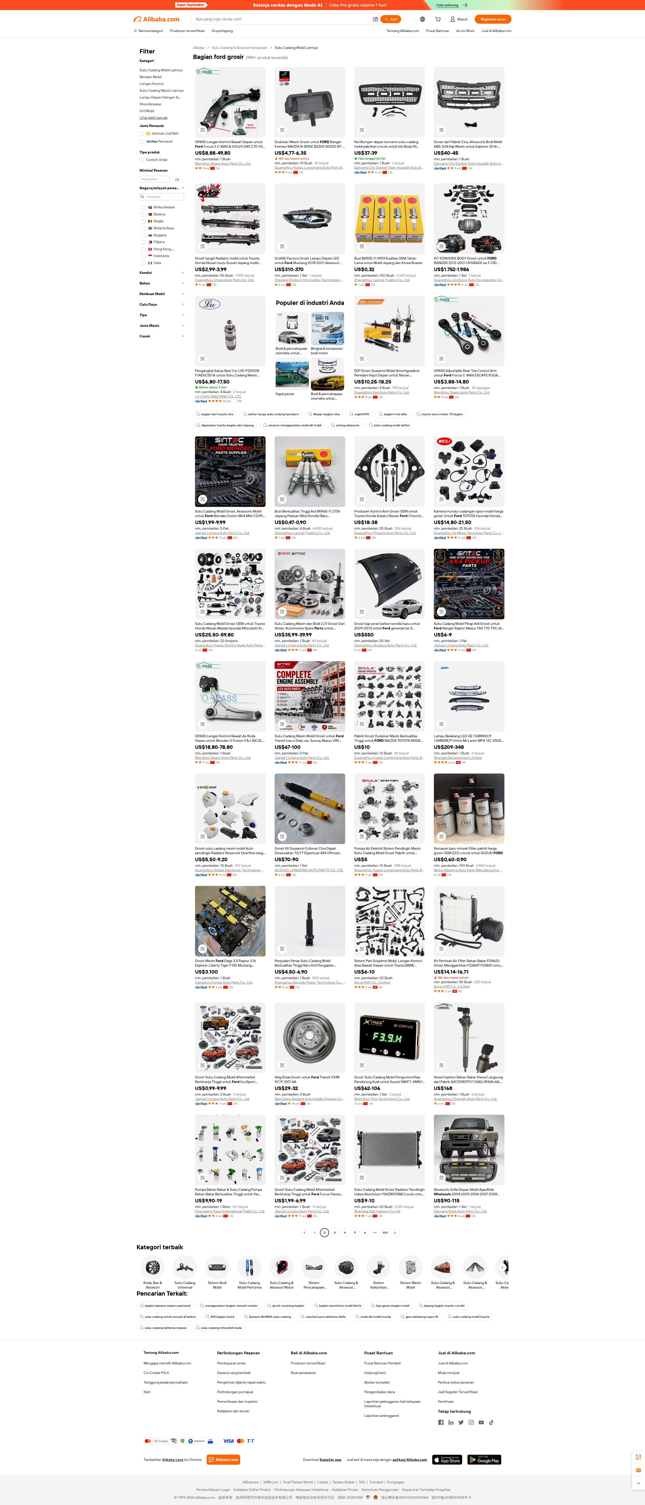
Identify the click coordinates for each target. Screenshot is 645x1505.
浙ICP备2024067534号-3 (451, 1497)
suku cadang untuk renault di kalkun (170, 1317)
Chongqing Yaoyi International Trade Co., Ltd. (230, 1211)
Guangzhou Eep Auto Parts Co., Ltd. (381, 392)
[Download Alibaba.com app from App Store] (447, 1460)
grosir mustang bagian (288, 1305)
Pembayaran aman (231, 1363)
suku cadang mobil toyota (471, 1317)
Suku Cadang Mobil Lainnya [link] (296, 48)
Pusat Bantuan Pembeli (382, 1363)
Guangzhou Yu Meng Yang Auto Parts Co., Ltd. (469, 533)
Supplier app (330, 1460)
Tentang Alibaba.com (161, 1353)
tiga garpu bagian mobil (392, 1305)
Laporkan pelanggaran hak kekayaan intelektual (392, 1403)
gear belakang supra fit (422, 1317)
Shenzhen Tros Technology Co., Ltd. (382, 1099)
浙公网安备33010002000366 (404, 1497)
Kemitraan (446, 1401)
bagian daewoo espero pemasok (167, 1305)
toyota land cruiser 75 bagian (442, 414)
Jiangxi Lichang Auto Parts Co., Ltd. (222, 533)
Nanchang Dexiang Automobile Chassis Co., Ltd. (310, 1099)
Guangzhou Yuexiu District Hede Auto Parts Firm (230, 645)
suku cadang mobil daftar (392, 425)
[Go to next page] (395, 1232)
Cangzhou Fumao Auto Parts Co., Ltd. (224, 982)
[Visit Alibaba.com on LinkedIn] (451, 1422)
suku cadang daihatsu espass (165, 1328)
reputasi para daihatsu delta (326, 1317)
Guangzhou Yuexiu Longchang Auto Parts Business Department (310, 168)
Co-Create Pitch (156, 1373)
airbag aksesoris (347, 425)
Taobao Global (343, 1482)
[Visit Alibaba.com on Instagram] (471, 1422)
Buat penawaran (303, 1373)
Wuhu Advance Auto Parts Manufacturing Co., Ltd (469, 870)
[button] (375, 19)
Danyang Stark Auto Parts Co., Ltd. (460, 1211)
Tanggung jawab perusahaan (166, 1382)
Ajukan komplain (377, 1382)
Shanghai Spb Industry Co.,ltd (377, 1211)
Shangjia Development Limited (458, 758)
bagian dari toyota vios (217, 414)
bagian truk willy (395, 414)
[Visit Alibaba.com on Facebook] (441, 1422)
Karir (147, 1392)
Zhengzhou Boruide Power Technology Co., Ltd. (310, 982)
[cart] (439, 20)
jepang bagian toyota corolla (444, 1305)
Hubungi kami (375, 1373)
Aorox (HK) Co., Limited (372, 982)
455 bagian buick (222, 1317)
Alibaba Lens (172, 1460)
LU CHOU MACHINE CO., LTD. (218, 396)
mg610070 (361, 414)
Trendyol (376, 1482)
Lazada (322, 1482)
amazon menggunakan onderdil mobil (294, 425)
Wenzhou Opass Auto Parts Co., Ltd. (223, 164)
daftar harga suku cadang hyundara (273, 414)
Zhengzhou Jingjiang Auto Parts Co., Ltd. (385, 645)
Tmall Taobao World (298, 1482)
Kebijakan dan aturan (233, 1411)
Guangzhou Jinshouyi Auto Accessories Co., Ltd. (469, 280)
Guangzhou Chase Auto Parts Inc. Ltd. (224, 280)
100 (385, 1232)
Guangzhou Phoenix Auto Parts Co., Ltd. (385, 533)
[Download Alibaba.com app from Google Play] (484, 1460)
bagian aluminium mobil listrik (340, 1305)
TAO (362, 1482)
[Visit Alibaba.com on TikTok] (491, 1422)
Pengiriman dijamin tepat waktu (241, 1382)
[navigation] (162, 640)
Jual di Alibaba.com (453, 1363)
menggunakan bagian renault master (231, 1305)
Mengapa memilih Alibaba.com (167, 1363)
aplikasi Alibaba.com (410, 1460)
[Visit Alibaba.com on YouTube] (481, 1422)
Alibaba (198, 48)
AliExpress (251, 1482)
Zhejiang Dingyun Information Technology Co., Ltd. (310, 280)
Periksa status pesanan (456, 1382)
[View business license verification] (368, 1497)
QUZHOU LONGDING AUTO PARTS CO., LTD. (309, 870)
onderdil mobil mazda (376, 1317)
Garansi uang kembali (233, 1373)
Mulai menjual (448, 1373)
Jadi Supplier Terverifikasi (458, 1392)
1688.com (270, 1482)
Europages (395, 1482)
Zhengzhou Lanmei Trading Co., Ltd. (382, 280)
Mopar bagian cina (326, 414)
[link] (638, 1457)
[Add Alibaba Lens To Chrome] (223, 1460)
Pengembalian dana (379, 1392)
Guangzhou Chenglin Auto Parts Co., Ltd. (465, 1099)
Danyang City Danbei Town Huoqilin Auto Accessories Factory (389, 168)
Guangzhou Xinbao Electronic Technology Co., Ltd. (230, 870)
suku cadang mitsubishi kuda (221, 1328)
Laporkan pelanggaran (381, 1416)
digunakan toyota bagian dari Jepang (227, 425)
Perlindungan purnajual (235, 1392)
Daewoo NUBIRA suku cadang (270, 1317)
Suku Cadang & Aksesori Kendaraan (239, 48)
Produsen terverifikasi (308, 1363)
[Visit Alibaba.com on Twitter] (461, 1422)
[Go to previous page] (304, 1232)
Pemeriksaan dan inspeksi (237, 1401)
